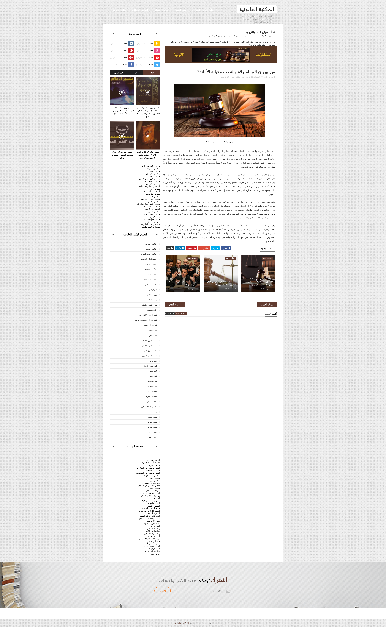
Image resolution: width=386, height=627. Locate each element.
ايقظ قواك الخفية (152, 549)
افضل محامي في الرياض (149, 485)
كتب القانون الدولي (149, 351)
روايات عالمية (152, 295)
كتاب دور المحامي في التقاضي (145, 320)
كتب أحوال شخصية (150, 325)
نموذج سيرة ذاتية (152, 491)
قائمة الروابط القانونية (150, 463)
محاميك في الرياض (151, 217)
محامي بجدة (154, 488)
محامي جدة (155, 171)
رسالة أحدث (267, 304)
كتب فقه (153, 376)
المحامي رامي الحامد (150, 191)
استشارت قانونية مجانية (149, 186)
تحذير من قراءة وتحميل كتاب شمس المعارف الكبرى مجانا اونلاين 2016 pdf (148, 112)
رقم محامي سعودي (151, 483)
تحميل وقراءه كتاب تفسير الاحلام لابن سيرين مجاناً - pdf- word (122, 110)
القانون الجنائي (140, 9)
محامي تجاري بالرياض (150, 199)
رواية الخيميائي (153, 528)
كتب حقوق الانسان (150, 366)
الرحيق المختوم (153, 536)
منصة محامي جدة (152, 219)
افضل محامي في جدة (150, 493)
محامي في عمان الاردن (149, 179)
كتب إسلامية (152, 330)
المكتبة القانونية (256, 9)
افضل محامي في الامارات (148, 468)
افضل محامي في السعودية (148, 473)
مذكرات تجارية (151, 396)
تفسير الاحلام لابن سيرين (149, 511)
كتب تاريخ (153, 361)
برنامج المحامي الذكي (150, 495)
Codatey (200, 623)
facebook (181, 314)
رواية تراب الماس (152, 533)
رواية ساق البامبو (152, 551)
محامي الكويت (153, 168)
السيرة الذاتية (154, 513)
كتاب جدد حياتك (153, 544)
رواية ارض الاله (153, 531)
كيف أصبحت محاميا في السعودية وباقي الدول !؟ (183, 283)
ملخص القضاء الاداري (149, 407)
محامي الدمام (154, 176)
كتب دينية (153, 371)
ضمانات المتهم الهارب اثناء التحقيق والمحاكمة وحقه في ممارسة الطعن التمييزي (260, 282)
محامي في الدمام (152, 214)
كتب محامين (152, 386)
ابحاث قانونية (226, 77)
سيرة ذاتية (153, 300)
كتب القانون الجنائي (149, 346)
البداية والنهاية (154, 503)
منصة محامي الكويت (150, 227)
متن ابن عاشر (153, 541)
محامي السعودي (152, 470)
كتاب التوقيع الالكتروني (148, 315)
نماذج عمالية (152, 422)
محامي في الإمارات (151, 166)
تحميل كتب (152, 274)
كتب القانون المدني (149, 356)
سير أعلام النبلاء (153, 521)
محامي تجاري (154, 201)
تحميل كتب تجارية (150, 279)
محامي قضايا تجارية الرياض (148, 204)
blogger (169, 314)
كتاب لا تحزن (154, 498)
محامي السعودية (152, 181)
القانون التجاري (151, 244)
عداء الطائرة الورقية (151, 508)
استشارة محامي (153, 460)
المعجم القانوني (151, 264)
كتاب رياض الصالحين (151, 546)
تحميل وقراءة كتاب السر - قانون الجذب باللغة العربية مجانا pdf (147, 155)
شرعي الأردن (154, 222)
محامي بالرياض (153, 174)
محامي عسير (154, 212)
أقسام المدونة (118, 73)
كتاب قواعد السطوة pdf (149, 518)
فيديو (135, 73)
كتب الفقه (180, 9)
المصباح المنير (154, 506)
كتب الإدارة (153, 335)
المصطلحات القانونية (149, 259)
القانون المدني (161, 9)
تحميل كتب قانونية (150, 285)
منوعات (154, 412)
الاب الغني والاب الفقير (150, 516)
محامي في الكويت (151, 475)
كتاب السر (155, 554)
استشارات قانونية (152, 209)
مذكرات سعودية (151, 402)
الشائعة (151, 73)
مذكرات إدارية (152, 391)
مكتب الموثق (154, 465)
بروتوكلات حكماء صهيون (149, 539)
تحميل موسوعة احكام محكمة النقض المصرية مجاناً (122, 155)
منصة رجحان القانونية (150, 224)
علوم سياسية (152, 310)
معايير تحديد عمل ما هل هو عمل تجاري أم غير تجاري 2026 (221, 283)
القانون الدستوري (150, 249)
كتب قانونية (152, 381)
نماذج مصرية (152, 437)
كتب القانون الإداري (149, 341)
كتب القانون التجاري (202, 9)
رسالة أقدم (174, 304)
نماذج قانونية (119, 9)
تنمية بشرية (152, 290)
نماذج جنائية (152, 417)
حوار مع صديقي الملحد (150, 501)
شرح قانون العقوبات (149, 305)
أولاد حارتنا (155, 526)
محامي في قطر (153, 480)
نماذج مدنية (153, 432)
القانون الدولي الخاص (149, 254)
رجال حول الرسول (151, 523)
